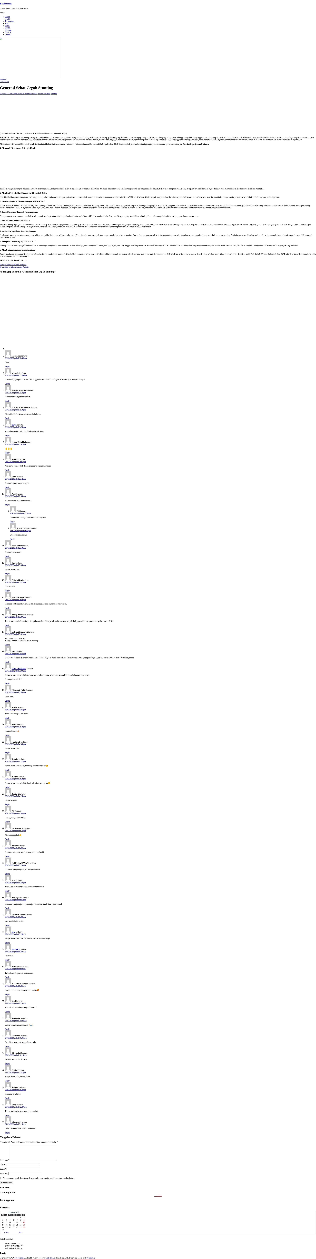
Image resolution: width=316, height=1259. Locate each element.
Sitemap (8, 30)
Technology (9, 21)
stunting (54, 94)
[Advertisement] (74, 113)
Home (7, 17)
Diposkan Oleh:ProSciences (11, 94)
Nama (3, 1164)
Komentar (4, 1160)
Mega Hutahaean (19, 669)
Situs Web (4, 1173)
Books (7, 28)
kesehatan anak (44, 94)
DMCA (8, 32)
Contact (8, 34)
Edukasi (3, 79)
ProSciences (6, 3)
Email (3, 1169)
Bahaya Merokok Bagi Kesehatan (13, 265)
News (7, 26)
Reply (7, 366)
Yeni (13, 932)
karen (14, 425)
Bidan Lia (16, 949)
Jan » (20, 1232)
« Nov (6, 1232)
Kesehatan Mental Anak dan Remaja (14, 267)
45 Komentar (27, 94)
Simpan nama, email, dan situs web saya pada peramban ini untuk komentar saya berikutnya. (39, 1178)
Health (7, 19)
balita (35, 94)
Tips (6, 23)
